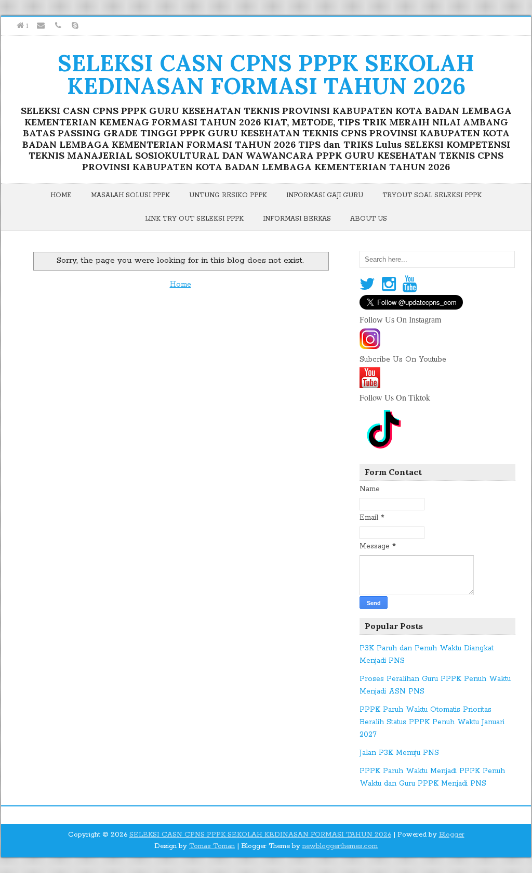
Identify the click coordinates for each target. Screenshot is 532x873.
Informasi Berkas (297, 219)
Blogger (451, 834)
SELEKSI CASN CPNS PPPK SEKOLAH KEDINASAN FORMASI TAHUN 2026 (266, 74)
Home (61, 195)
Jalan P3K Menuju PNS (399, 753)
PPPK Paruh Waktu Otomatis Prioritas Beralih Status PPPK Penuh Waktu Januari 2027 (432, 722)
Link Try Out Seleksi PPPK (194, 219)
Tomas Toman (212, 846)
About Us (368, 219)
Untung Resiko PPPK (228, 195)
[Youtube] (410, 285)
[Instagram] (389, 285)
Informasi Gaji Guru (324, 195)
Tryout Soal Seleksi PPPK (432, 195)
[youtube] (370, 384)
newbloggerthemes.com (340, 846)
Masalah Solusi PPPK (130, 195)
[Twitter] (367, 285)
